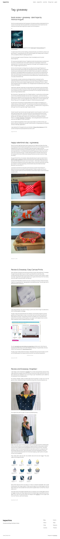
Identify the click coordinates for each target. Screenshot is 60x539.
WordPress (55, 535)
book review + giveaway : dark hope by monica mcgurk (26, 18)
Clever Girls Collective (38, 127)
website (38, 494)
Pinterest (29, 117)
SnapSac (28, 371)
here (24, 311)
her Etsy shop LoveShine (16, 159)
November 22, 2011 (14, 500)
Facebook (22, 117)
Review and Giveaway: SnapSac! (24, 369)
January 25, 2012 (14, 357)
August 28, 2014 (14, 131)
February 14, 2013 (14, 258)
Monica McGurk (40, 48)
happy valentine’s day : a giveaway (25, 143)
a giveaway (30, 355)
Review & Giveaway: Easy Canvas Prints (27, 270)
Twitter (17, 117)
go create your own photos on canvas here (24, 346)
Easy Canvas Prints (27, 349)
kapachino (6, 2)
